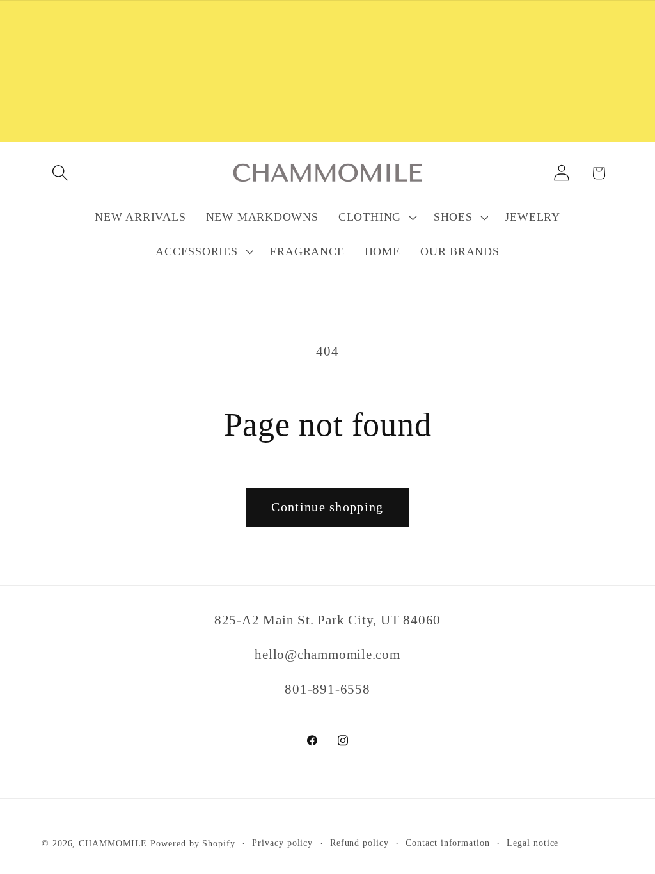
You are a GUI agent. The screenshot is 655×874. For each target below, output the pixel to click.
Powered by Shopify (192, 843)
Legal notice (532, 843)
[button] (60, 173)
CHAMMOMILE (113, 843)
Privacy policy (282, 843)
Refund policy (359, 843)
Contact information (447, 843)
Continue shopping (327, 507)
